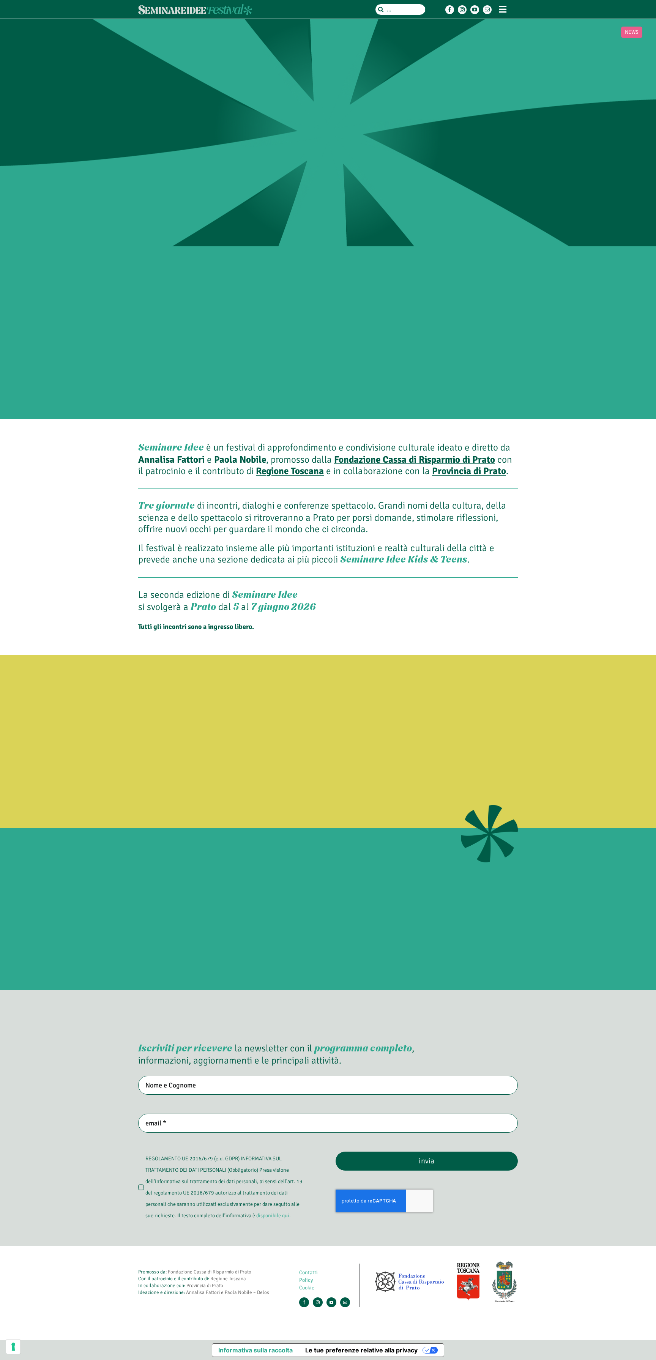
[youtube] (474, 9)
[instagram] (462, 9)
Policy (306, 1280)
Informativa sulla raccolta (255, 1350)
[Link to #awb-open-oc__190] (502, 9)
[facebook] (449, 9)
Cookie (306, 1287)
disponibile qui (272, 1215)
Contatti (308, 1272)
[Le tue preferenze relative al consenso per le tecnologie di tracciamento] (13, 1347)
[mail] (487, 9)
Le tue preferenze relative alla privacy (361, 1350)
